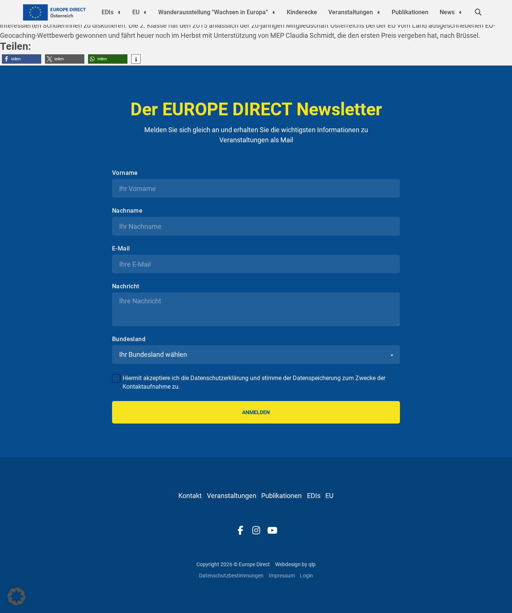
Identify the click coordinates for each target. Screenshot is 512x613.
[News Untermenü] (460, 12)
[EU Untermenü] (145, 12)
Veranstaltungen (350, 12)
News (447, 12)
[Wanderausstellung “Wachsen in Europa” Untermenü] (273, 12)
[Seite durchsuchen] (478, 12)
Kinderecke (302, 12)
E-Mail (121, 249)
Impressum (282, 576)
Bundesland (128, 339)
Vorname (125, 173)
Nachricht (125, 286)
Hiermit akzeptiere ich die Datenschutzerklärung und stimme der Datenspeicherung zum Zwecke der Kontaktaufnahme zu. (254, 382)
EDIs (108, 12)
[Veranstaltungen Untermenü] (378, 12)
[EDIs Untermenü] (119, 12)
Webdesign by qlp (295, 564)
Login (306, 576)
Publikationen (410, 12)
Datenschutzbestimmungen (231, 576)
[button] (21, 59)
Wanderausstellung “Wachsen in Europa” (213, 12)
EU (135, 12)
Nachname (127, 211)
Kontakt (190, 496)
